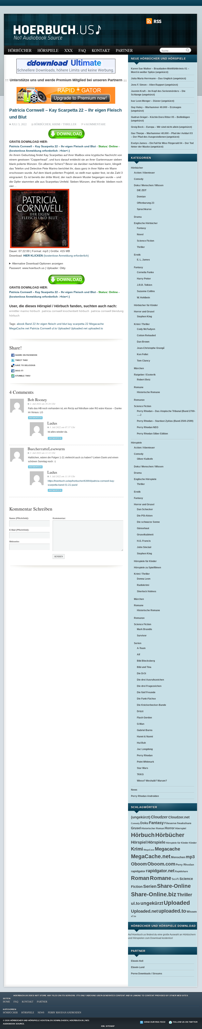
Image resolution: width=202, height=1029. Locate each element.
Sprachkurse (144, 209)
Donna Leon (143, 578)
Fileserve (170, 823)
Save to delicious (25, 365)
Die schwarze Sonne (148, 522)
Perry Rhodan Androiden (145, 796)
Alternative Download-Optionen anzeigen (37, 263)
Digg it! (19, 371)
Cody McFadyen (146, 329)
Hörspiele (47, 50)
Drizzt (140, 711)
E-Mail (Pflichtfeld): (19, 530)
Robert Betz (143, 379)
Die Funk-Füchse (146, 698)
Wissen (192, 911)
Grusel (136, 828)
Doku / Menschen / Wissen (148, 185)
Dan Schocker (145, 509)
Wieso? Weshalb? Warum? (152, 780)
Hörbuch (143, 835)
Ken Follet (142, 354)
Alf (138, 654)
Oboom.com (161, 864)
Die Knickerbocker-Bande (151, 705)
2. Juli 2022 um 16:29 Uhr (42, 403)
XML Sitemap (108, 1026)
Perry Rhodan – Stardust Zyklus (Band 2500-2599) (165, 421)
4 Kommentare (95, 124)
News (134, 789)
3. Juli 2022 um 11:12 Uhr (42, 452)
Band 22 (30, 323)
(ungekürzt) (140, 817)
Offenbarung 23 (145, 203)
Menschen (178, 857)
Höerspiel (180, 828)
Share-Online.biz (153, 894)
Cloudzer (159, 817)
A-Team (141, 648)
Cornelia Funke (145, 272)
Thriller (141, 247)
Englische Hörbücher (146, 223)
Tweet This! (21, 360)
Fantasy (141, 228)
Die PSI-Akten (144, 515)
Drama (138, 217)
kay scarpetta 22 (78, 323)
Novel (140, 234)
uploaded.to (95, 328)
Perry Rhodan (144, 755)
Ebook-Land (137, 967)
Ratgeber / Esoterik (145, 374)
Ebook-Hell (137, 961)
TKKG (140, 774)
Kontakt (101, 50)
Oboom (139, 864)
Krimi (137, 849)
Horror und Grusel (144, 311)
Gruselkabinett (145, 534)
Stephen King (144, 316)
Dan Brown (143, 341)
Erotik (137, 254)
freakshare (184, 823)
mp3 (190, 856)
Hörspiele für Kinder (145, 561)
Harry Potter (144, 278)
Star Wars (142, 768)
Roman (140, 878)
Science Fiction (145, 240)
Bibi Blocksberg (146, 660)
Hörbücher (20, 50)
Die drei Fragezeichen (149, 686)
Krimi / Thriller (64, 124)
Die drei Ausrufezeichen (150, 679)
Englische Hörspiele (145, 479)
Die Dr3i (141, 673)
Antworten (35, 418)
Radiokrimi (143, 585)
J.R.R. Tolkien (144, 285)
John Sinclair (144, 547)
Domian (141, 196)
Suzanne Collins (146, 291)
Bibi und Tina (144, 667)
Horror (170, 828)
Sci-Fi (175, 879)
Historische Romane (148, 392)
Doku (144, 823)
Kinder (193, 842)
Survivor (142, 635)
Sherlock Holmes (146, 591)
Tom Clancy (143, 360)
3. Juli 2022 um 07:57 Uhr (62, 427)
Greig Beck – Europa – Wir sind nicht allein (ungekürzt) (161, 127)
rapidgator (138, 871)
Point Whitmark (145, 761)
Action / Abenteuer (144, 172)
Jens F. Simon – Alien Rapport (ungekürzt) (154, 84)
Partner (124, 50)
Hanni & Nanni (145, 736)
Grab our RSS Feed (154, 1022)
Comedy (138, 179)
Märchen (139, 368)
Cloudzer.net (179, 817)
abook (20, 323)
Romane (138, 387)
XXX (68, 50)
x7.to (133, 916)
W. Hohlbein (143, 297)
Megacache (96, 323)
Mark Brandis (144, 629)
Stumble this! (22, 376)
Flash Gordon (144, 717)
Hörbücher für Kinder (146, 305)
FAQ (82, 50)
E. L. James (143, 259)
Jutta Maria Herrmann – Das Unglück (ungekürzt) (158, 78)
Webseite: (14, 541)
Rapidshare (181, 871)
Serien (137, 643)
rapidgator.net (160, 870)
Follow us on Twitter (185, 1022)
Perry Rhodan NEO (147, 427)
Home (6, 1001)
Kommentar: (59, 518)
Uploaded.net (79, 328)
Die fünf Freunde (146, 692)
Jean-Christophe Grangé (151, 348)
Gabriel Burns (144, 730)
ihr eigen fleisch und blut (51, 323)
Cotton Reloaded (146, 335)
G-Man (140, 724)
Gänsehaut (143, 528)
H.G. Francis (144, 541)
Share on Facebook (26, 355)
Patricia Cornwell (40, 328)
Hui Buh (141, 742)
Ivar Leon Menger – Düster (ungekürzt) (152, 101)
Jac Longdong (145, 749)
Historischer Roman (152, 828)
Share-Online (174, 886)
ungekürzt (151, 903)
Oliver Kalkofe (145, 459)
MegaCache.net (19, 328)
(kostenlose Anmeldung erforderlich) (56, 255)
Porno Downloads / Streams (146, 973)
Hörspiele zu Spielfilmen (147, 567)
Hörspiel (139, 842)
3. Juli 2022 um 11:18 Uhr (62, 476)
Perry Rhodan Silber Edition (152, 433)
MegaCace (149, 850)
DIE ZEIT (141, 190)
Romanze (139, 400)
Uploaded (64, 328)
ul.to (54, 328)
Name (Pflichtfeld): (19, 518)
